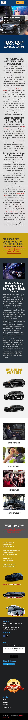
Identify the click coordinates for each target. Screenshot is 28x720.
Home (5, 700)
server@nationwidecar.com (11, 627)
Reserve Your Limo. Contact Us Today (14, 650)
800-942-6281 (13, 629)
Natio (21, 715)
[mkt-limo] (14, 413)
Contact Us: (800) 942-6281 (16, 250)
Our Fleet (5, 702)
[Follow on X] (7, 636)
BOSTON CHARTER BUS (14, 513)
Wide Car (6, 717)
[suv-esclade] (14, 400)
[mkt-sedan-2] (14, 388)
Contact (5, 705)
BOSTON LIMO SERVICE (14, 466)
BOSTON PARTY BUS (14, 490)
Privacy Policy (7, 707)
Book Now (20, 2)
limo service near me (12, 212)
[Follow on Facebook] (4, 636)
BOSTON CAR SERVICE (14, 443)
